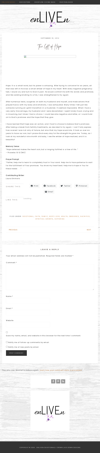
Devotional (28, 216)
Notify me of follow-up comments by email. (29, 342)
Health (64, 216)
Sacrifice (85, 216)
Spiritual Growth (44, 219)
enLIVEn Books (8, 2)
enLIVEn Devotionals (50, 19)
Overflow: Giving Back (45, 2)
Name (9, 296)
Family (45, 216)
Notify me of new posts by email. (23, 347)
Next (89, 230)
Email (9, 308)
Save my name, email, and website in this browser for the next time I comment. (43, 336)
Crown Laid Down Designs (68, 447)
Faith (37, 216)
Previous (13, 230)
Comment (11, 262)
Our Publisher (66, 2)
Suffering (60, 219)
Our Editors (24, 2)
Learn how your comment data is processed (61, 370)
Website (9, 320)
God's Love (54, 216)
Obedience (74, 216)
